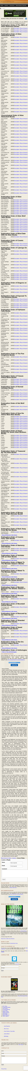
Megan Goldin (6, 1011)
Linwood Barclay (6, 1009)
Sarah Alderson (6, 1015)
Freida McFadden (6, 1007)
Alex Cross (6, 1028)
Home (2, 5)
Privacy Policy (4, 1068)
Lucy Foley (5, 1010)
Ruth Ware (5, 1013)
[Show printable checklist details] (26, 18)
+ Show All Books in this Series (9, 535)
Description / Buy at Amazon (21, 28)
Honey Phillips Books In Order (12, 18)
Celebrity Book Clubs (14, 943)
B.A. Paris (5, 1006)
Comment (4, 868)
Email (3, 865)
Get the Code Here (13, 887)
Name (3, 862)
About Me (17, 964)
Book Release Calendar (21, 5)
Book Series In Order (6, 858)
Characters (12, 5)
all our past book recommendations (16, 659)
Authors (6, 5)
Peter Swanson (6, 1012)
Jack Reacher (7, 1026)
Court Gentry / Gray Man (9, 1031)
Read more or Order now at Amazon (7, 938)
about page (21, 1044)
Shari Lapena (6, 1016)
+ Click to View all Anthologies (9, 652)
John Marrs (5, 1008)
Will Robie (6, 1036)
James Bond (6, 1033)
